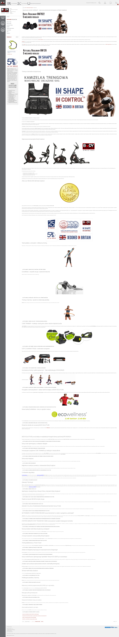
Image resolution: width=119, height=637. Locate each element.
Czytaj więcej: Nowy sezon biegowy (29, 463)
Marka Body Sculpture (30, 7)
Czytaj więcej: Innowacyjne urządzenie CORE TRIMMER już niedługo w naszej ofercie (38, 456)
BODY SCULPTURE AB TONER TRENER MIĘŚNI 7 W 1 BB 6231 (11, 51)
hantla (24, 44)
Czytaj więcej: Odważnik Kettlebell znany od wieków (32, 604)
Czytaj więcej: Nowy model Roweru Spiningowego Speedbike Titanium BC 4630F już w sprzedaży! (40, 561)
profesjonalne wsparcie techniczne (12, 102)
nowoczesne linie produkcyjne (12, 96)
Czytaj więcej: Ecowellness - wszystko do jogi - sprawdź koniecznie (35, 297)
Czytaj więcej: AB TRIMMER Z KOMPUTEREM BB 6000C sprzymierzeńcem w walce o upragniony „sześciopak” (41, 518)
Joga (7, 31)
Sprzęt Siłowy (9, 23)
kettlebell (41, 39)
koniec (42, 621)
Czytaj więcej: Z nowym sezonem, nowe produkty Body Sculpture (35, 540)
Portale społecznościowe (11, 635)
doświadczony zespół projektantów (13, 95)
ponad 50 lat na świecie (11, 91)
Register (110, 3)
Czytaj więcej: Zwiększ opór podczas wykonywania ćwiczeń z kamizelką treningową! (38, 568)
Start (25, 7)
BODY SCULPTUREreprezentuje (13, 85)
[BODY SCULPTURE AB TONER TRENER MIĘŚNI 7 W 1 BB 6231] (12, 44)
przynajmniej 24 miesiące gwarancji (12, 100)
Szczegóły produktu (7, 44)
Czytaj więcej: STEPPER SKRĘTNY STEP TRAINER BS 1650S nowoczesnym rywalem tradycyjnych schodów (41, 526)
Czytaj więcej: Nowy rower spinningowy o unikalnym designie (34, 448)
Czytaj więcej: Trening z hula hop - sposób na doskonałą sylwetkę (35, 321)
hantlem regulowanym (109, 44)
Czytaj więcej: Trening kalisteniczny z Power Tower (32, 547)
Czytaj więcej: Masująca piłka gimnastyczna (31, 597)
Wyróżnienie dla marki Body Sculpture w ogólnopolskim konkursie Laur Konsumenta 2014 (34, 615)
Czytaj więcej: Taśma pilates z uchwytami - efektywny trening (34, 269)
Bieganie (8, 26)
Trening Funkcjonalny (10, 28)
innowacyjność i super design (11, 98)
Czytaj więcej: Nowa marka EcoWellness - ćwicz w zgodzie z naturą (35, 422)
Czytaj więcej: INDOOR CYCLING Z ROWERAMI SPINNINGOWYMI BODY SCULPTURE (36, 510)
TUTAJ (27, 633)
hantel (39, 39)
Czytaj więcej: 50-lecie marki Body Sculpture (31, 575)
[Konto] (105, 3)
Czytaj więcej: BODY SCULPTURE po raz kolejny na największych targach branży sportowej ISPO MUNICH (41, 441)
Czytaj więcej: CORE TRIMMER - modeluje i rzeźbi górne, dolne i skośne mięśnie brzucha (38, 346)
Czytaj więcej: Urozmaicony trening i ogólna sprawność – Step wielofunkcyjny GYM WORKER (39, 387)
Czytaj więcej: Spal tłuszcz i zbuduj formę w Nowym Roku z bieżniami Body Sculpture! (38, 496)
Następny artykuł (37, 621)
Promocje (8, 33)
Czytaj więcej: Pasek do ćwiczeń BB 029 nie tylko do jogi (33, 503)
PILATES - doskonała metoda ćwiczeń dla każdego (29, 617)
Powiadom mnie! (9, 54)
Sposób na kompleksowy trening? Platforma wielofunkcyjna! (30, 614)
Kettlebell (23, 41)
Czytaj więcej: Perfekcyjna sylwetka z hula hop (31, 582)
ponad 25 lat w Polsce (11, 93)
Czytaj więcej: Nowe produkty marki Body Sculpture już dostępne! (35, 533)
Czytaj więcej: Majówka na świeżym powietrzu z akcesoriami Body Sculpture (37, 470)
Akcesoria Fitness (10, 25)
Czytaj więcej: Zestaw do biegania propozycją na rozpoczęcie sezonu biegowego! (37, 554)
